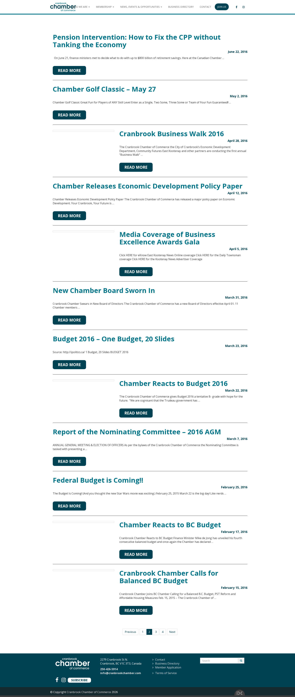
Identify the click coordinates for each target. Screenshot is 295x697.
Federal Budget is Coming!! (98, 480)
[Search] (241, 661)
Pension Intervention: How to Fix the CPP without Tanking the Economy (137, 40)
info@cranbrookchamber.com (120, 673)
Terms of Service (166, 673)
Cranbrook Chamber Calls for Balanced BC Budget (168, 576)
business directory (181, 6)
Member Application (168, 667)
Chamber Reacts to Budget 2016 (173, 383)
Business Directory (167, 663)
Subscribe (79, 680)
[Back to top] (285, 687)
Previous (130, 632)
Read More (69, 70)
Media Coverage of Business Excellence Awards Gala (167, 238)
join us (221, 6)
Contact (160, 659)
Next (172, 632)
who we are (80, 6)
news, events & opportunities (140, 6)
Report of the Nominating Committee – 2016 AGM (137, 431)
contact (205, 6)
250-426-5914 (109, 669)
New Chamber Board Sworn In (104, 290)
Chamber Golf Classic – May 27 (104, 89)
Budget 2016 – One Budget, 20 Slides (113, 338)
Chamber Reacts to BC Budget (170, 524)
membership (104, 6)
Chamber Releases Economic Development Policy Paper (147, 186)
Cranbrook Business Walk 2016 (171, 133)
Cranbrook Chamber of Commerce (89, 692)
